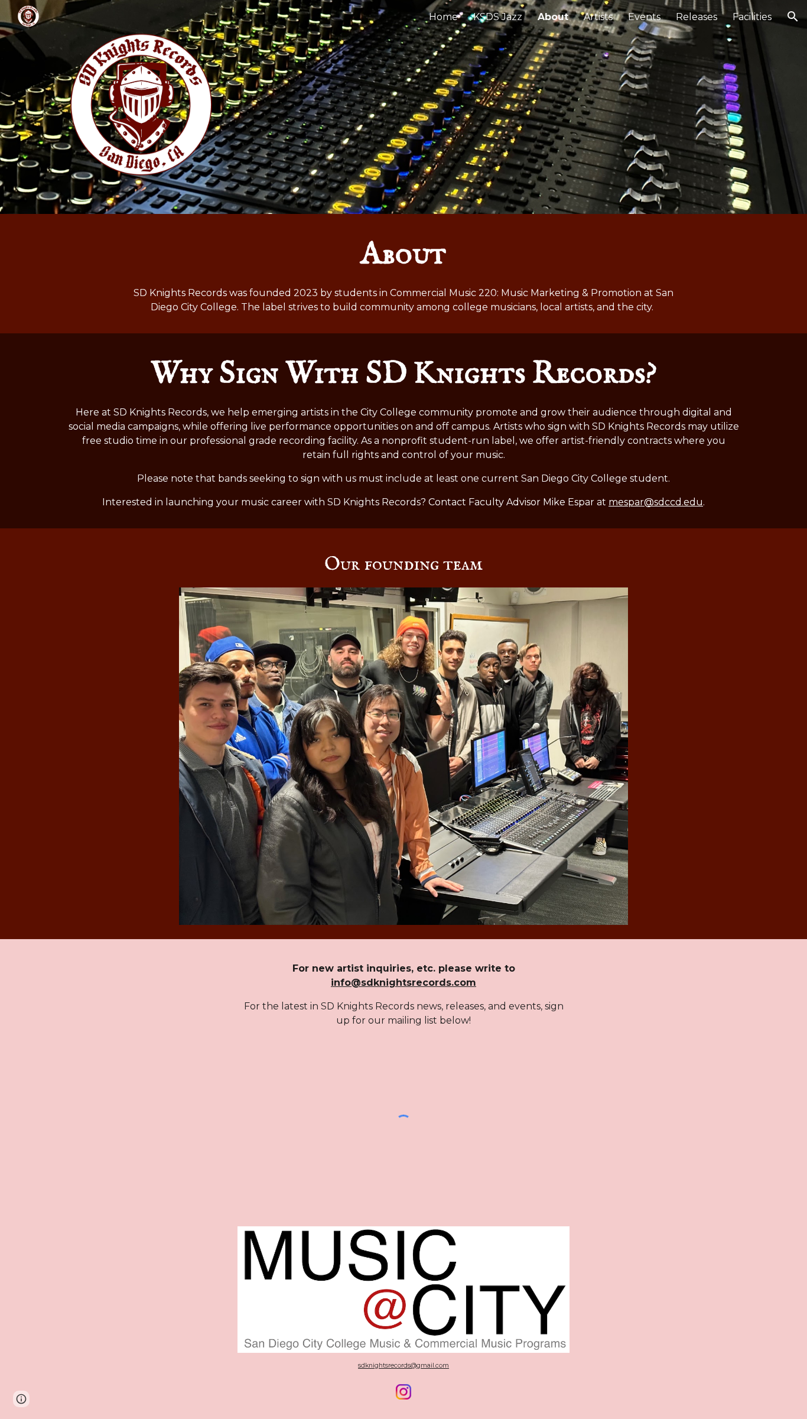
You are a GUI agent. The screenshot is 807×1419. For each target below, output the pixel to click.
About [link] (553, 16)
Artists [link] (598, 16)
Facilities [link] (752, 16)
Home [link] (443, 16)
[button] (793, 16)
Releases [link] (696, 16)
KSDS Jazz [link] (497, 16)
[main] (403, 273)
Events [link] (644, 16)
